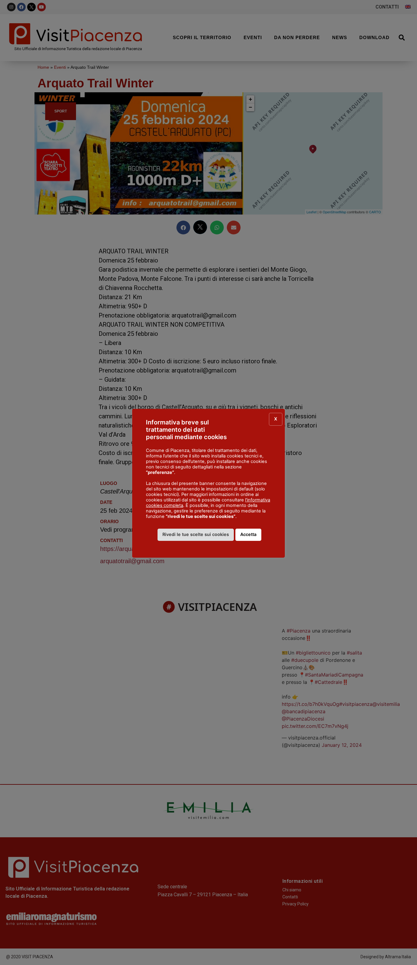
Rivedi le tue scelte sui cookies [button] (195, 534)
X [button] (275, 418)
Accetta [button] (248, 534)
